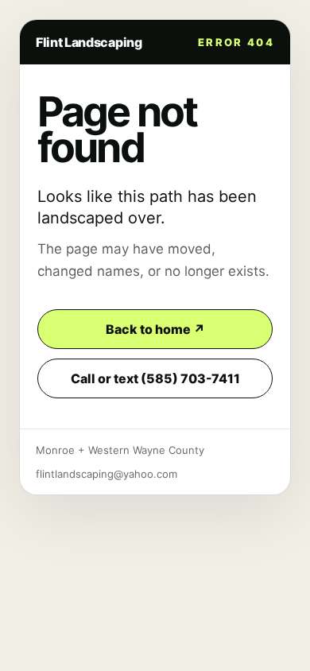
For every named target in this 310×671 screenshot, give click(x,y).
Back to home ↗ (155, 329)
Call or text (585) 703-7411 (155, 378)
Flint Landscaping (89, 42)
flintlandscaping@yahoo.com (106, 473)
